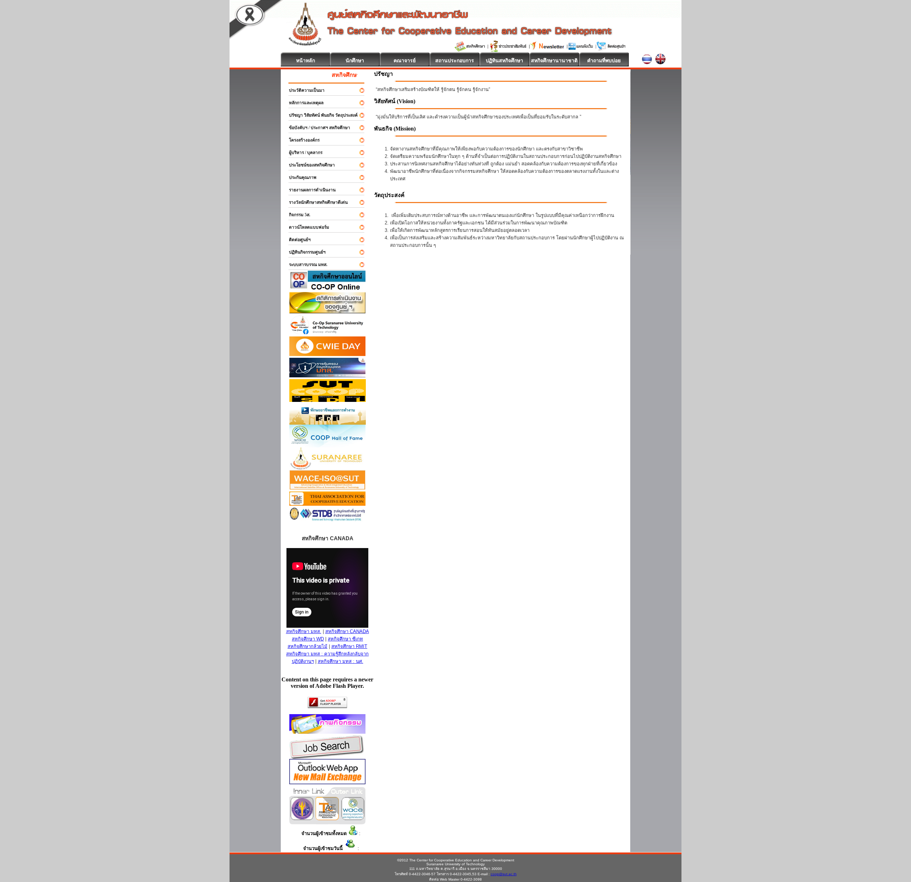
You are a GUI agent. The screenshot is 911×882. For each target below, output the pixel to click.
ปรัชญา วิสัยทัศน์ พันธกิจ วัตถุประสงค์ (320, 115)
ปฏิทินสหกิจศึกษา (504, 60)
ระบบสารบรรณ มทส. (305, 264)
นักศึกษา (355, 60)
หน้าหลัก (305, 60)
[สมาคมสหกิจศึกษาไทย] (327, 818)
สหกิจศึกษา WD (308, 639)
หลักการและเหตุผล (303, 102)
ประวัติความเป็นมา (304, 90)
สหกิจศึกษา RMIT (349, 646)
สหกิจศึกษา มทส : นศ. (340, 661)
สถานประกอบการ (454, 60)
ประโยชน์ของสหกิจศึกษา (309, 165)
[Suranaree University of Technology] (327, 400)
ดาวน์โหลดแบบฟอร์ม (306, 227)
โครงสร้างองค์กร (301, 140)
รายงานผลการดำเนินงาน (309, 189)
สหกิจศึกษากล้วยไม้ (307, 646)
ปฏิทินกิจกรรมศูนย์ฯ (304, 252)
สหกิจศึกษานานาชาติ (554, 60)
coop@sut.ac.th (504, 874)
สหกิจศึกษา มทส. (303, 631)
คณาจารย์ (405, 60)
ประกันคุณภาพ (299, 177)
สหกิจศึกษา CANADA (347, 631)
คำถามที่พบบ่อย (604, 60)
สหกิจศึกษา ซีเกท (345, 639)
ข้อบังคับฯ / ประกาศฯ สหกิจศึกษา (316, 127)
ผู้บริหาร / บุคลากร (302, 152)
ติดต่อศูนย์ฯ (297, 239)
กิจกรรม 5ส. (296, 214)
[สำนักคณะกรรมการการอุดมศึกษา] (302, 818)
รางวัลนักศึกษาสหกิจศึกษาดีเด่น (315, 202)
